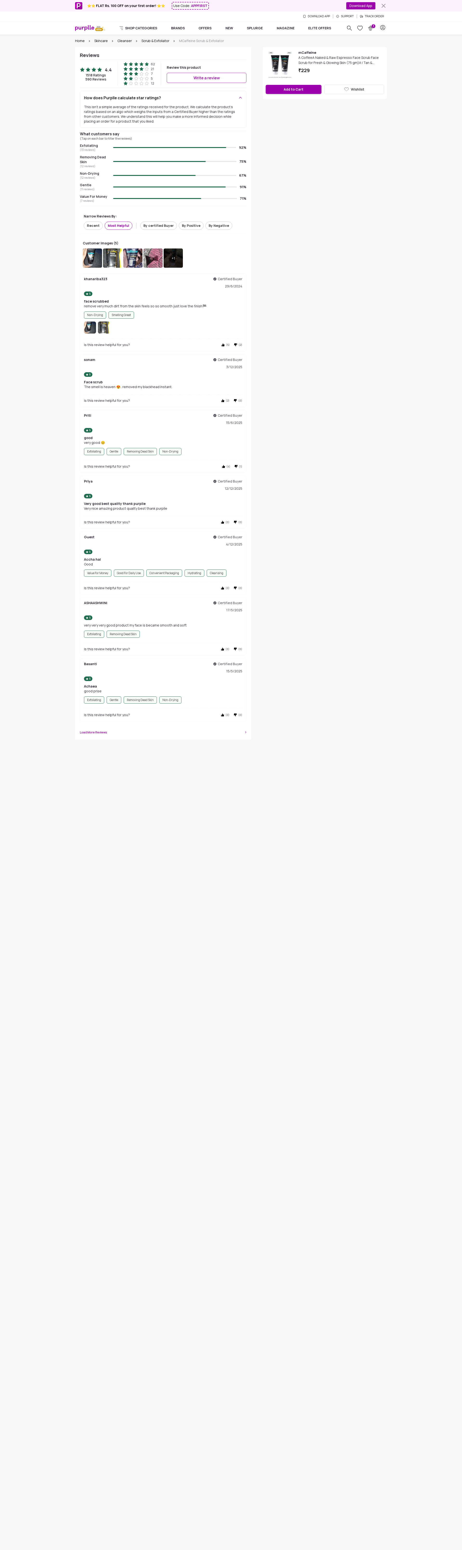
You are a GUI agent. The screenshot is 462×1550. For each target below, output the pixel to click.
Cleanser (124, 40)
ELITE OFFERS (319, 28)
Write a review (206, 78)
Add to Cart (293, 89)
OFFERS (205, 28)
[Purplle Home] (84, 28)
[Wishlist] (360, 28)
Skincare (101, 40)
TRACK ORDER (374, 16)
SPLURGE (255, 28)
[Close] (383, 5)
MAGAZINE (286, 28)
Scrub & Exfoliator (155, 40)
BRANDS (178, 28)
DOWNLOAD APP (319, 16)
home (80, 40)
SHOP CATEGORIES (141, 28)
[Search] (349, 28)
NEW (229, 28)
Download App (360, 5)
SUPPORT (347, 16)
